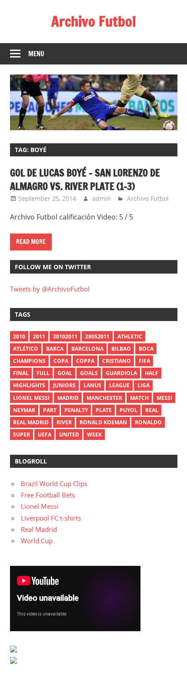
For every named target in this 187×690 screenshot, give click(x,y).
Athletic (129, 336)
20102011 (65, 336)
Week (94, 434)
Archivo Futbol (93, 21)
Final (21, 373)
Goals (89, 373)
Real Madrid (31, 422)
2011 (39, 336)
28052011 (97, 336)
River (64, 422)
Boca (146, 348)
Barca (54, 348)
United (69, 434)
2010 (19, 336)
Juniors (64, 385)
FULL (43, 373)
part (50, 410)
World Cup (37, 540)
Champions (29, 361)
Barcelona (87, 348)
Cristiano (116, 361)
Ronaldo (148, 422)
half (151, 373)
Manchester (104, 398)
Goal (64, 373)
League (119, 385)
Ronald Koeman (103, 422)
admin (101, 198)
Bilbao (121, 348)
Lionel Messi (39, 506)
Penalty (76, 410)
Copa (60, 361)
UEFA (44, 434)
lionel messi (31, 398)
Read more (31, 241)
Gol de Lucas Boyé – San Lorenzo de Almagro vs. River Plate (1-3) (85, 179)
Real (151, 410)
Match (139, 398)
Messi (164, 398)
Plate (104, 410)
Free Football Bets (48, 494)
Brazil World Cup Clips (54, 483)
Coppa (85, 361)
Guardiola (121, 373)
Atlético (25, 348)
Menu (36, 53)
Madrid (68, 398)
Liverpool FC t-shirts (51, 518)
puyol (128, 410)
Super (21, 434)
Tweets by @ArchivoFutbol (50, 288)
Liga (143, 385)
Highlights (29, 385)
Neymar (24, 410)
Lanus (92, 385)
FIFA (144, 361)
